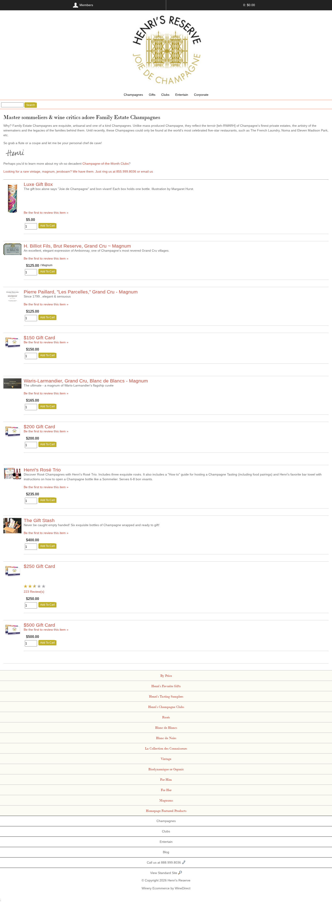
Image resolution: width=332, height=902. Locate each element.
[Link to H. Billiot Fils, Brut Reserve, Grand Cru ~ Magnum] (12, 254)
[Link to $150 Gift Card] (12, 347)
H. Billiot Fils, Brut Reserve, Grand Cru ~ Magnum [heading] (77, 245)
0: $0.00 (249, 5)
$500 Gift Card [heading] (39, 625)
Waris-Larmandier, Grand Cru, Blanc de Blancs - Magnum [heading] (86, 380)
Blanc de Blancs (166, 727)
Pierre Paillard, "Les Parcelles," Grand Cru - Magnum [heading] (81, 291)
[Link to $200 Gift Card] (12, 436)
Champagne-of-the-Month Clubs (105, 163)
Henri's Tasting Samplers (166, 696)
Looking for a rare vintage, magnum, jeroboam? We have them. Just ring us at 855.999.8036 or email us (78, 171)
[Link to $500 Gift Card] (12, 635)
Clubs (165, 94)
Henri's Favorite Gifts (166, 686)
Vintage (166, 758)
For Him (166, 779)
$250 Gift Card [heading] (39, 566)
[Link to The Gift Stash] (12, 532)
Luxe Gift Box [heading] (38, 184)
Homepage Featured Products (166, 810)
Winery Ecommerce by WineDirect (166, 888)
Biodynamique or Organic (166, 769)
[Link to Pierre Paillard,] (12, 301)
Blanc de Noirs (166, 738)
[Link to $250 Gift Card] (12, 576)
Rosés (166, 717)
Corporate (201, 94)
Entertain (181, 94)
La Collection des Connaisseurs (166, 748)
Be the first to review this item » (46, 212)
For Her (166, 789)
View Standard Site (164, 873)
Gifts (152, 94)
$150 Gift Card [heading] (39, 337)
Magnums (166, 800)
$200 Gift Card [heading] (39, 426)
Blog (166, 852)
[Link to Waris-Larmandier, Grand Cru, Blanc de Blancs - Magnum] (12, 387)
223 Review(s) (34, 591)
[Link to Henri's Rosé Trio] (12, 478)
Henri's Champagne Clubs (166, 706)
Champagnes (133, 94)
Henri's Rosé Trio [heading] (42, 469)
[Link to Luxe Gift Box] (12, 213)
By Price (166, 675)
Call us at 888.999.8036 (164, 862)
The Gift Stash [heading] (39, 520)
